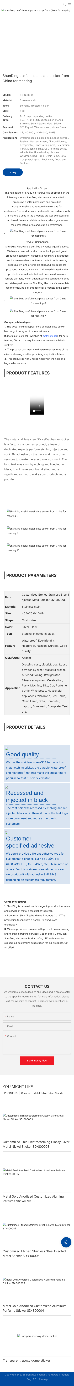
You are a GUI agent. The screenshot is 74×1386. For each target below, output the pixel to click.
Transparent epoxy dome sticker (26, 1360)
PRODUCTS (11, 1093)
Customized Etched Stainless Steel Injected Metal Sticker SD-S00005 (34, 1253)
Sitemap (43, 1379)
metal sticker (50, 335)
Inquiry (13, 172)
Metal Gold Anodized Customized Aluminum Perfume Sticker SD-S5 (34, 1199)
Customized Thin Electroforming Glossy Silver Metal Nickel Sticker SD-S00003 (36, 1144)
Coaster (25, 1093)
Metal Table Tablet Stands (48, 1093)
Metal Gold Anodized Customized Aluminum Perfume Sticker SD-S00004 (34, 1308)
